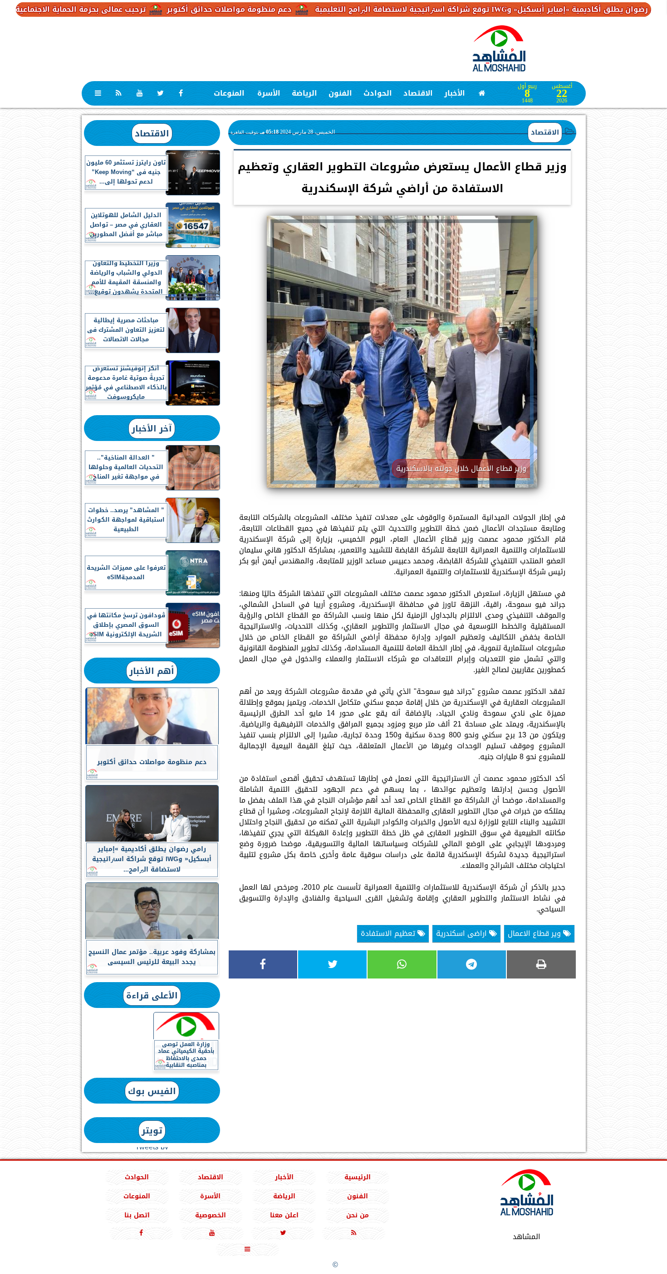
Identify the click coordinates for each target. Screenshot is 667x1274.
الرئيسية (357, 1177)
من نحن (357, 1215)
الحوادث (377, 93)
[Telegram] (471, 964)
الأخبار (454, 93)
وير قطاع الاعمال (535, 933)
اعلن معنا (284, 1215)
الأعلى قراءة (152, 995)
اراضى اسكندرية (462, 933)
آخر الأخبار (152, 428)
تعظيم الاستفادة (389, 933)
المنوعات (228, 93)
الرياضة (304, 93)
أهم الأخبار (151, 671)
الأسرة (268, 93)
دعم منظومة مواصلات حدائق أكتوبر (272, 9)
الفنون (340, 93)
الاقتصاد (417, 93)
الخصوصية (210, 1215)
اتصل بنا (136, 1215)
